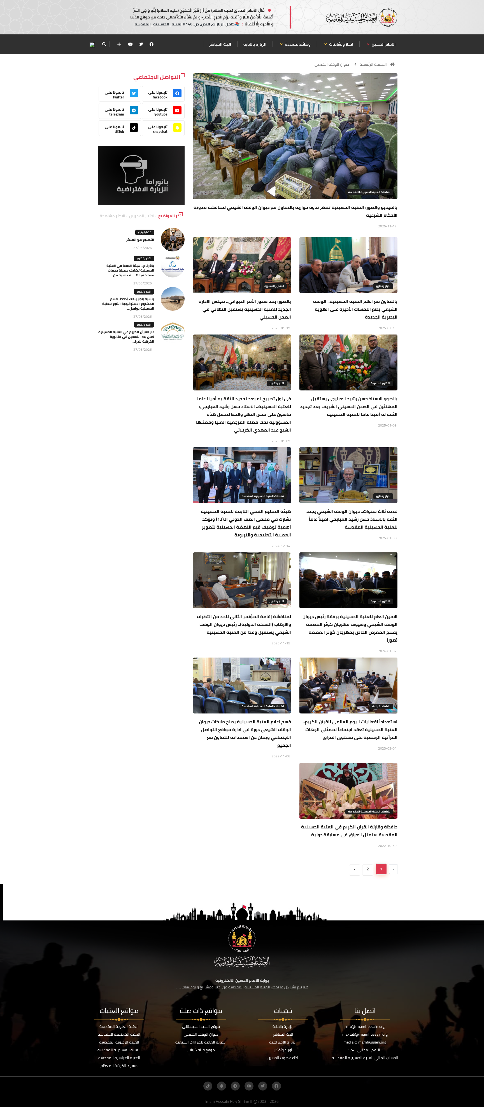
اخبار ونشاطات (340, 44)
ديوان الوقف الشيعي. (331, 64)
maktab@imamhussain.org (365, 1034)
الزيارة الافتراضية (283, 1042)
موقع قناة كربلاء (201, 1050)
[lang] (92, 44)
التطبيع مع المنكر (140, 239)
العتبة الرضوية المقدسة (119, 1042)
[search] (104, 44)
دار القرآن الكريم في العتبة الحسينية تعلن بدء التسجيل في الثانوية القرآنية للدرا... (126, 337)
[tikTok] (207, 1086)
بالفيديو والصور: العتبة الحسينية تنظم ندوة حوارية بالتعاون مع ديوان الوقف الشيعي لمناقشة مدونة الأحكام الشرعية (295, 211)
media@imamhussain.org (364, 1042)
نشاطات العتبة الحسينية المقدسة (369, 192)
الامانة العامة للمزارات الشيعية (201, 1042)
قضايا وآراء (144, 232)
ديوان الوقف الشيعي (201, 1034)
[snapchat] (221, 1086)
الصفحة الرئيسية (373, 64)
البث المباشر (220, 44)
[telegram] (235, 1086)
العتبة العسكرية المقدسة (119, 1050)
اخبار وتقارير (383, 286)
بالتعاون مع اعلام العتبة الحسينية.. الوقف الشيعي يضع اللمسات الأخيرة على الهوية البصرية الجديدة (355, 309)
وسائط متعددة (297, 44)
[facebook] (151, 44)
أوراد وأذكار (283, 1050)
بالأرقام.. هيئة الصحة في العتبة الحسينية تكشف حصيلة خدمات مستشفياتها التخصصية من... (130, 270)
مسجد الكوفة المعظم (119, 1065)
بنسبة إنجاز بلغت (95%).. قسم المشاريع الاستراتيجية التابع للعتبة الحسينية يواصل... (128, 304)
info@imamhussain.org (365, 1026)
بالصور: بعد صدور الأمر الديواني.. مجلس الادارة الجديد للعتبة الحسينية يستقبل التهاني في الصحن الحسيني (245, 309)
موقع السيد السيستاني (201, 1026)
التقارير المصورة (274, 286)
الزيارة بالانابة (254, 44)
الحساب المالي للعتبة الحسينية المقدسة (365, 1057)
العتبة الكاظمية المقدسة (119, 1034)
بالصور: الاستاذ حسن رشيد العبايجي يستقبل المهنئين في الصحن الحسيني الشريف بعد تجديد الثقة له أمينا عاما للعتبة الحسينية (348, 406)
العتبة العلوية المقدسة (119, 1026)
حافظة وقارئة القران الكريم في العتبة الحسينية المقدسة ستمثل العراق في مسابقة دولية (349, 831)
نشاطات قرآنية (381, 706)
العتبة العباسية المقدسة (119, 1057)
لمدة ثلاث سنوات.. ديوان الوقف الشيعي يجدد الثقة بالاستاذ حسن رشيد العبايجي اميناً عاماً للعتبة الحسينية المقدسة (351, 519)
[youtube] (130, 44)
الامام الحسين (383, 44)
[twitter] (141, 44)
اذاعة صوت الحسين (282, 1057)
